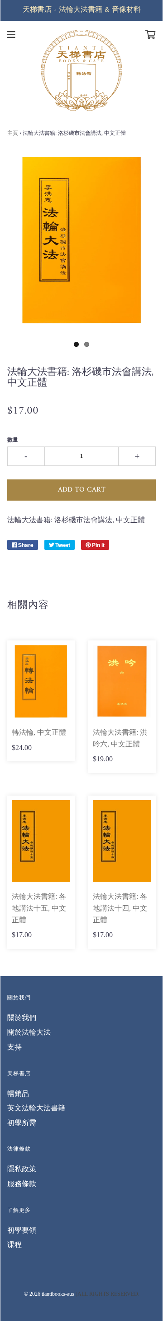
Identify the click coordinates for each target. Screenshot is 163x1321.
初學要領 (21, 1230)
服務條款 (21, 1184)
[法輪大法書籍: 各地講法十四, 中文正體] (122, 841)
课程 (14, 1244)
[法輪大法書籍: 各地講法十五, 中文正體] (41, 841)
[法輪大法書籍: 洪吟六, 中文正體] (122, 681)
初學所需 (21, 1123)
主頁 (12, 133)
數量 (12, 440)
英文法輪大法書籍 (36, 1108)
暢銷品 (18, 1093)
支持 (14, 1047)
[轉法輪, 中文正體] (41, 681)
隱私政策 (21, 1169)
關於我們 (21, 1018)
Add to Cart (81, 489)
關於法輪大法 (29, 1032)
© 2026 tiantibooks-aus (49, 1294)
